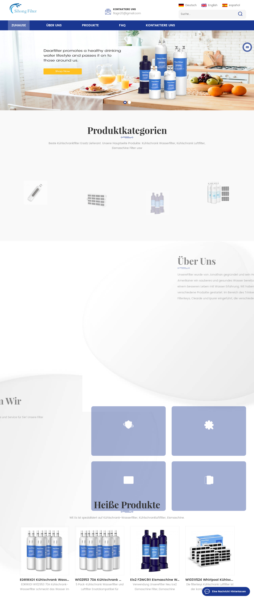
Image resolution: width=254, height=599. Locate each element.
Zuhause (19, 25)
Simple (209, 414)
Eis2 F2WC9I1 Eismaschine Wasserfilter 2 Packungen (154, 579)
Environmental (209, 469)
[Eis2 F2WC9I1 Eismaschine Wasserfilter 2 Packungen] (155, 550)
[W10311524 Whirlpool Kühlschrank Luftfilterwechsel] (210, 550)
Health (128, 414)
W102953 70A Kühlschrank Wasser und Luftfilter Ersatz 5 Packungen (99, 579)
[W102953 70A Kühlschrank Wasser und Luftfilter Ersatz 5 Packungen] (99, 550)
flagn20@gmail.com (127, 13)
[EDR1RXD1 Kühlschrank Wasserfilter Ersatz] (44, 550)
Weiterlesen (23, 446)
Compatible (128, 469)
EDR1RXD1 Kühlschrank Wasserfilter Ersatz (44, 579)
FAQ (122, 25)
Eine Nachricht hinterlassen (229, 591)
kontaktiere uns (160, 25)
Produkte (90, 25)
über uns (54, 25)
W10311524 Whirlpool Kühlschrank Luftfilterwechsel (210, 579)
